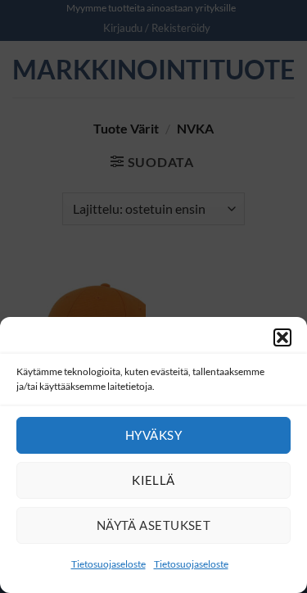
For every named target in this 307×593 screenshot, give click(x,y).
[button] (282, 337)
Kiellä (153, 480)
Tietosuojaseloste (108, 564)
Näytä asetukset (154, 525)
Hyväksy (153, 435)
